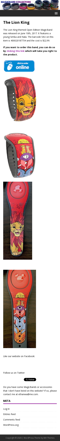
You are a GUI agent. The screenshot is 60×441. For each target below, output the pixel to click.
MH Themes (49, 438)
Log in (6, 408)
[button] (55, 13)
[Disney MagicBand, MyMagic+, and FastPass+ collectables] (30, 8)
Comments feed (11, 419)
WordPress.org (11, 424)
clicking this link (15, 50)
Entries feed (9, 414)
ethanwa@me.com (28, 394)
